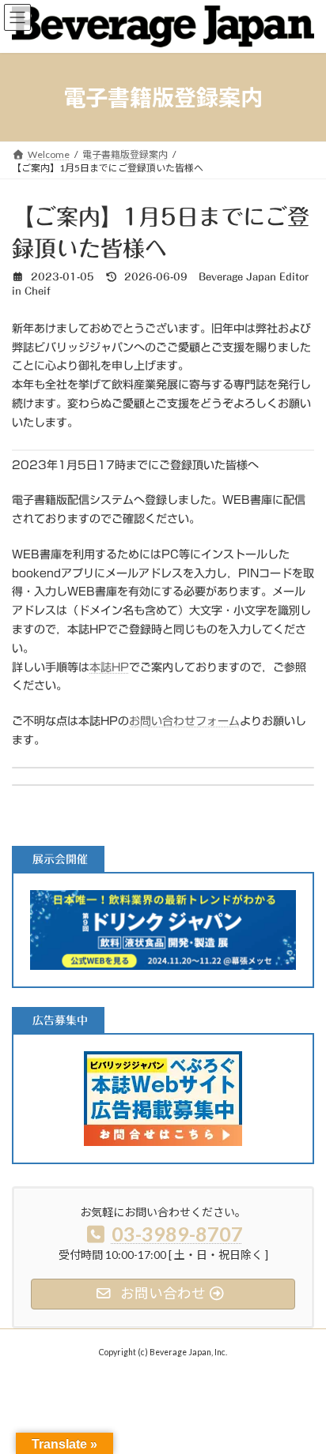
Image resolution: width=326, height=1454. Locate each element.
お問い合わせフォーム (184, 721)
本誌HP (109, 667)
